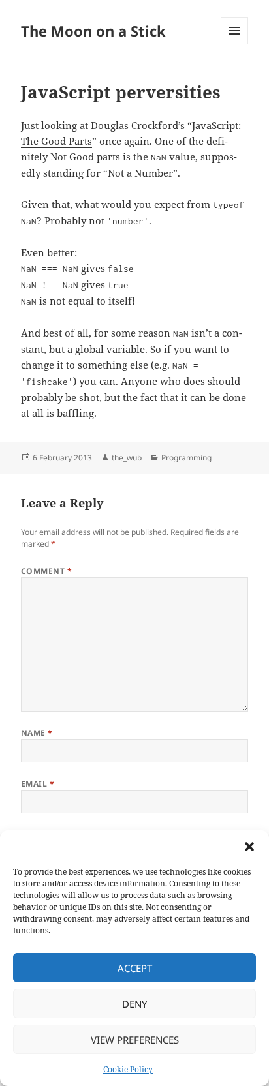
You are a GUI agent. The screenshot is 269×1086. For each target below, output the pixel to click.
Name (37, 732)
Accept (135, 967)
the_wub (127, 457)
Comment (46, 571)
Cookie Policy (128, 1069)
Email (37, 783)
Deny (134, 1003)
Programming (186, 457)
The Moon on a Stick (93, 30)
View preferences (135, 1039)
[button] (249, 846)
